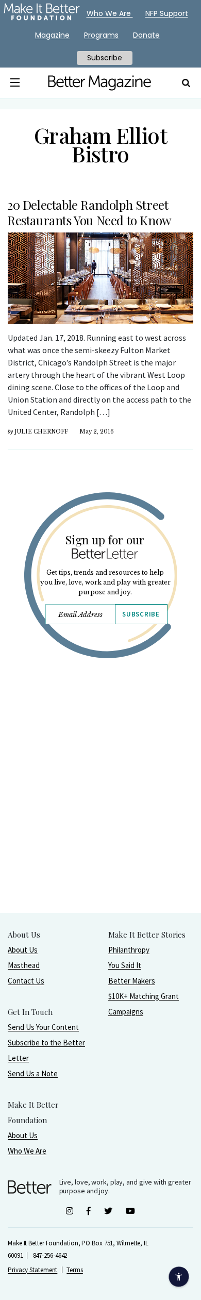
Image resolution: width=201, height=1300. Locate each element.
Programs (101, 35)
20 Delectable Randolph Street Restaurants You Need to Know (89, 212)
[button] (14, 83)
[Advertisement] (100, 811)
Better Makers (131, 981)
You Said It (124, 965)
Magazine (52, 35)
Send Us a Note (33, 1073)
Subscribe (140, 614)
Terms (74, 1269)
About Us (23, 950)
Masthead (24, 965)
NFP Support (166, 13)
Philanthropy (128, 950)
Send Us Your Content (43, 1027)
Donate (146, 35)
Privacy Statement (32, 1269)
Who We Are (27, 1151)
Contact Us (26, 981)
